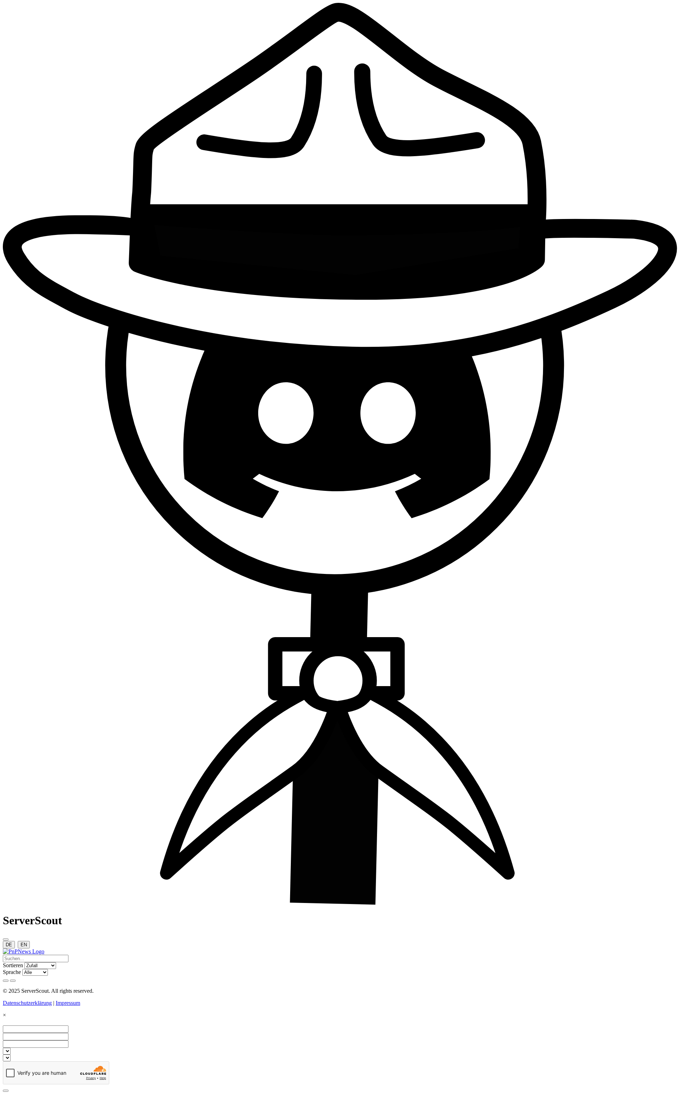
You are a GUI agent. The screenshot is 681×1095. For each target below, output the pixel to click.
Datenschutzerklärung (27, 1003)
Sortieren (13, 965)
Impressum (68, 1003)
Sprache (12, 972)
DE (9, 944)
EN (24, 944)
